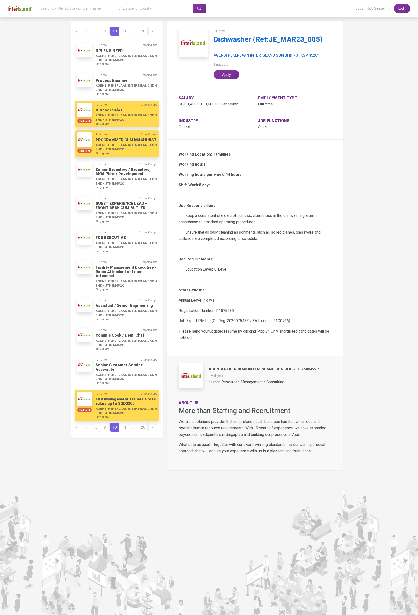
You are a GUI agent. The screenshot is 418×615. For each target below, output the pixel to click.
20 (143, 31)
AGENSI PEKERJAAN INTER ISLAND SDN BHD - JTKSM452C (266, 55)
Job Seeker (376, 8)
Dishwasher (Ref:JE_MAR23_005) (268, 40)
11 (124, 31)
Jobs (359, 8)
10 (114, 31)
